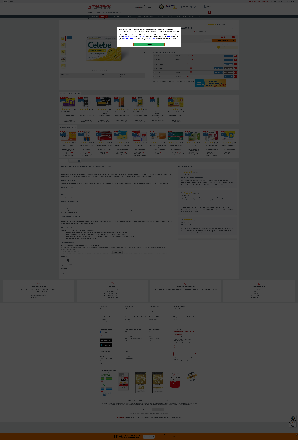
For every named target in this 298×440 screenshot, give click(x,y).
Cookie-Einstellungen (128, 38)
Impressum (143, 36)
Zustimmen (152, 38)
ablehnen (169, 36)
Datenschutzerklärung (129, 36)
